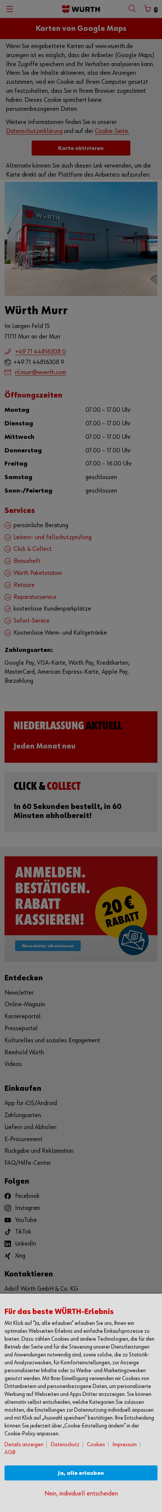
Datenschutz (65, 1444)
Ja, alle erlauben (81, 1473)
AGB (10, 1452)
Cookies (96, 1444)
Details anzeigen (24, 1444)
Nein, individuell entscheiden (81, 1494)
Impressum (125, 1444)
